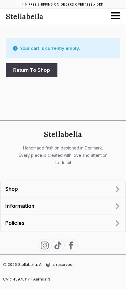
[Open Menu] (115, 16)
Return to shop (31, 70)
